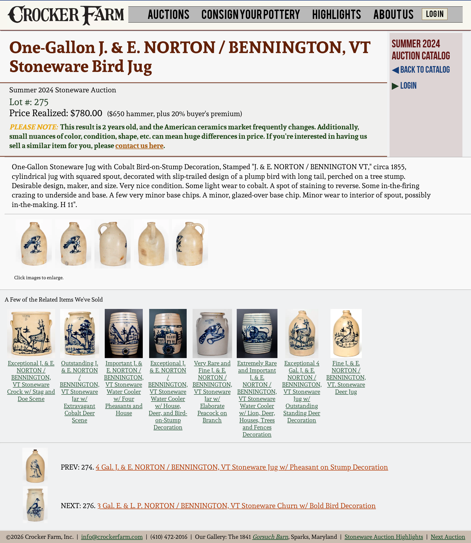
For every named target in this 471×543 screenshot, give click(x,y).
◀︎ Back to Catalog (421, 69)
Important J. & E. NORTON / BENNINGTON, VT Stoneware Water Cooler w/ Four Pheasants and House (124, 388)
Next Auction (448, 536)
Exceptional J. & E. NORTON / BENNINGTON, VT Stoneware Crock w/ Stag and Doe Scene (31, 381)
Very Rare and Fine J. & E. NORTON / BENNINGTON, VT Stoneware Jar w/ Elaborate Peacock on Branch (212, 392)
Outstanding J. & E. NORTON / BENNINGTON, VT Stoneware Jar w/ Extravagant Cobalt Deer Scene (79, 392)
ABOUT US (393, 13)
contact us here (139, 145)
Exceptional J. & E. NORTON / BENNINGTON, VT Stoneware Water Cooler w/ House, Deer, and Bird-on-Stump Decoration (168, 395)
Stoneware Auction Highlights (384, 536)
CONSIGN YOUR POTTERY (251, 13)
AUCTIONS (168, 13)
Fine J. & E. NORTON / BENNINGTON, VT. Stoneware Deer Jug (346, 377)
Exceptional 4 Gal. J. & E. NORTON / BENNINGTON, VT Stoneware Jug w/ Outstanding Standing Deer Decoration (302, 392)
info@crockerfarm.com (112, 536)
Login (408, 85)
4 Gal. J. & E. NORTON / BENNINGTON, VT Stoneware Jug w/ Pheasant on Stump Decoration (242, 467)
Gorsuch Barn (270, 536)
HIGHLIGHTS (336, 13)
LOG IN (435, 13)
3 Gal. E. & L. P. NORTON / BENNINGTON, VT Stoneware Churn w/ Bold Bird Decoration (236, 505)
